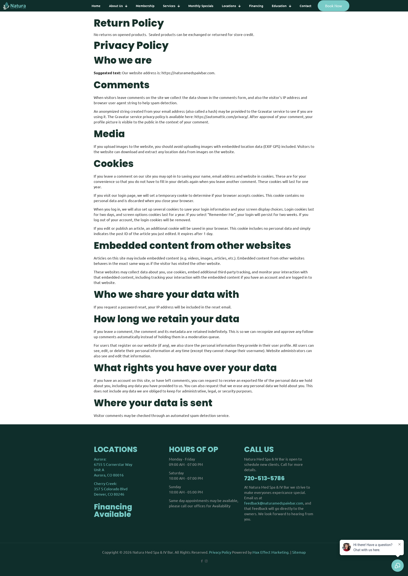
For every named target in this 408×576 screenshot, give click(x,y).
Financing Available (113, 510)
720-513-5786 (264, 478)
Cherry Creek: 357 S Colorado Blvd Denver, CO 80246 (111, 488)
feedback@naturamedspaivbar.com (273, 503)
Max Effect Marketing (270, 552)
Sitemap (299, 552)
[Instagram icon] (206, 561)
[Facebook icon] (201, 561)
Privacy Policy (220, 552)
